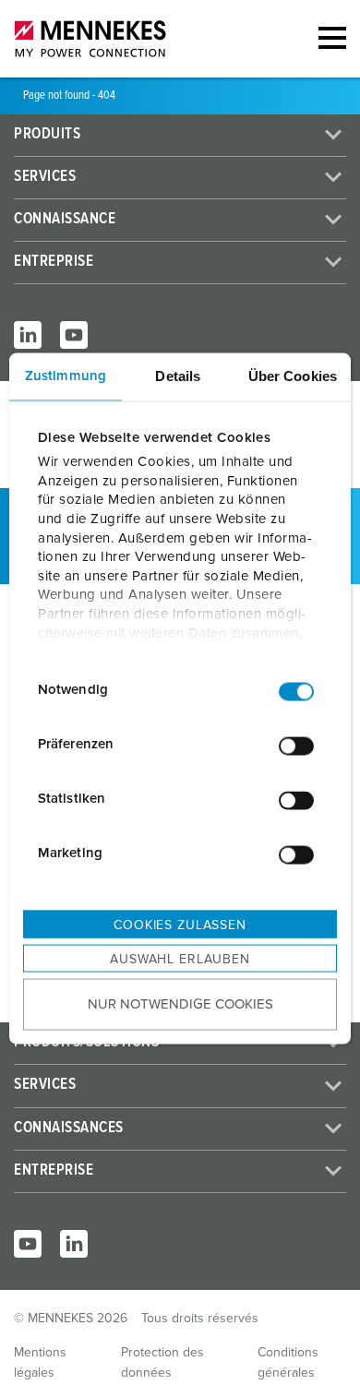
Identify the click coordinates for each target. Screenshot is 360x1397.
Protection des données (162, 1362)
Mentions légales (40, 1362)
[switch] (296, 746)
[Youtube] (28, 1244)
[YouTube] (74, 335)
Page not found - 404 (69, 95)
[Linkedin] (74, 1244)
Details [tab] (177, 375)
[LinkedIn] (28, 335)
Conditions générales (288, 1362)
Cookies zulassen (180, 924)
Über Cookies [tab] (292, 375)
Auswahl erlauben (179, 958)
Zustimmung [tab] (65, 375)
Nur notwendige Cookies (180, 1004)
